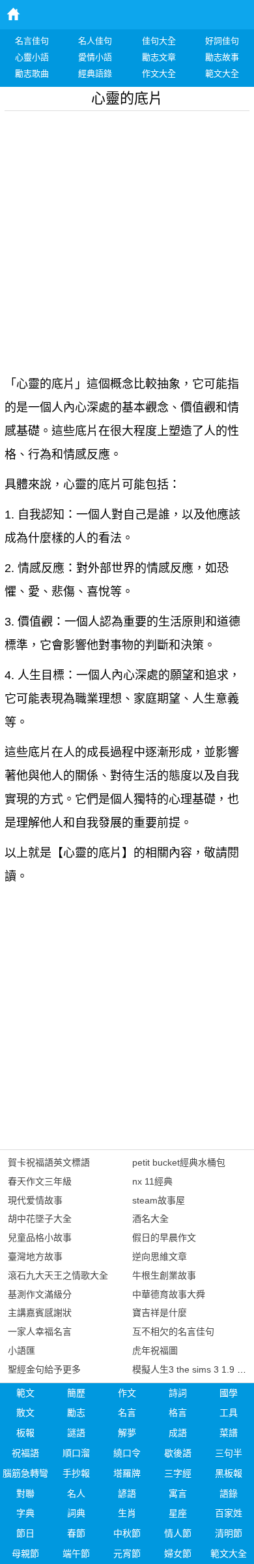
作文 (127, 1393)
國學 (228, 1393)
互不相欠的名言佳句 (173, 1331)
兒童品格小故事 (40, 1237)
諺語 (127, 1493)
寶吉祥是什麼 (159, 1312)
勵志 (76, 1412)
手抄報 (76, 1473)
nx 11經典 (152, 1181)
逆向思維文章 (159, 1256)
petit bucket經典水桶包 (178, 1162)
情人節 (177, 1533)
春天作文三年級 (40, 1181)
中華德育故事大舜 (168, 1294)
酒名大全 (150, 1218)
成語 (178, 1433)
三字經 (177, 1473)
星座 (178, 1513)
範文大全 (228, 1553)
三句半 (228, 1453)
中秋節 (127, 1533)
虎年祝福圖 (155, 1350)
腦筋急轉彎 (25, 1473)
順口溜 (76, 1453)
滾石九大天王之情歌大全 (58, 1275)
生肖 (127, 1513)
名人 (76, 1493)
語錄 (228, 1493)
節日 (25, 1533)
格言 (178, 1412)
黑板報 (228, 1473)
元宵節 (127, 1553)
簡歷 (76, 1393)
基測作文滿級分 (40, 1294)
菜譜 (228, 1433)
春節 (76, 1533)
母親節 (25, 1553)
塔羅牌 (127, 1473)
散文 (25, 1412)
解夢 (127, 1433)
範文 (25, 1393)
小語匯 (21, 1350)
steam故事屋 (158, 1200)
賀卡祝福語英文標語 (49, 1162)
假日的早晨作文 (164, 1237)
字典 (25, 1513)
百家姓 (228, 1513)
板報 (25, 1433)
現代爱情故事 (35, 1200)
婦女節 (177, 1553)
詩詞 (178, 1393)
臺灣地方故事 (35, 1256)
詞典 (76, 1513)
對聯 (25, 1493)
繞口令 (127, 1453)
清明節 (228, 1533)
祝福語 (25, 1453)
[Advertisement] (127, 238)
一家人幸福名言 (40, 1331)
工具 (228, 1412)
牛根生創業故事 (164, 1275)
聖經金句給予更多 (44, 1369)
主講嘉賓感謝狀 (40, 1312)
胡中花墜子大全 (40, 1218)
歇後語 (177, 1453)
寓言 (178, 1493)
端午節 (76, 1553)
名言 (127, 1412)
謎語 (76, 1433)
